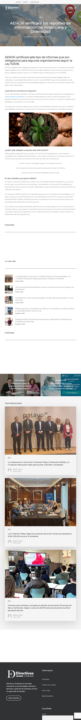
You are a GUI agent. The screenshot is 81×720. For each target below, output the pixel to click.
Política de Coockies (49, 685)
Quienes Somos (34, 2)
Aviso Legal (46, 690)
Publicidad (45, 679)
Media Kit (25, 2)
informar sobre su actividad (14, 97)
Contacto (18, 2)
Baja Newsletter (47, 696)
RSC (40, 17)
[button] (75, 8)
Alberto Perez (31, 37)
